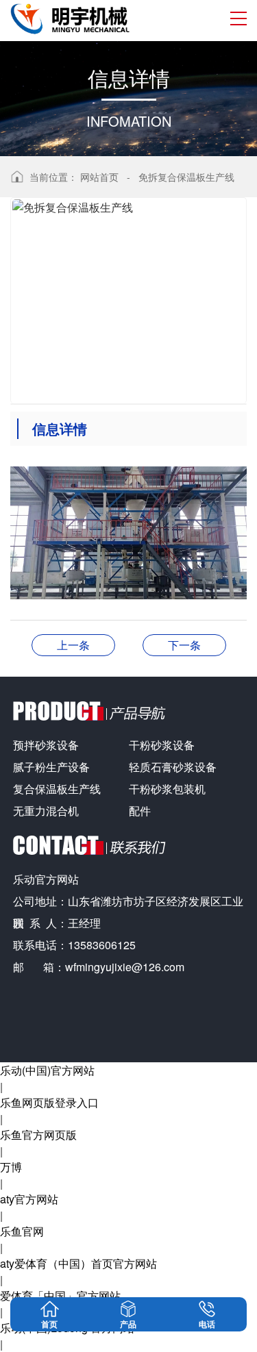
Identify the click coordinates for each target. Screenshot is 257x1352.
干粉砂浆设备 (162, 745)
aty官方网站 (29, 1199)
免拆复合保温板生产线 (186, 177)
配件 (140, 810)
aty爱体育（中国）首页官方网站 (78, 1263)
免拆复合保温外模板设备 (73, 645)
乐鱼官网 (22, 1231)
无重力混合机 (46, 810)
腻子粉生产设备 (51, 767)
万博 (11, 1167)
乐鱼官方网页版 (38, 1134)
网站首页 (99, 177)
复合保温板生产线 (57, 789)
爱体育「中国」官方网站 (60, 1295)
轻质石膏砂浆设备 (173, 767)
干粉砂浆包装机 (167, 789)
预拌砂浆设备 (46, 745)
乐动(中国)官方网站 (47, 1070)
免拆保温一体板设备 (184, 645)
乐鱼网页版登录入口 (49, 1102)
